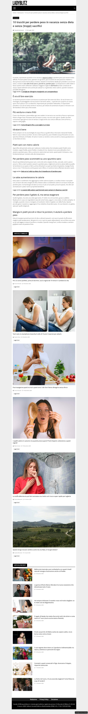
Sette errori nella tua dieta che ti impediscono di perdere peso (41, 171)
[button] (74, 8)
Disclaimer (54, 699)
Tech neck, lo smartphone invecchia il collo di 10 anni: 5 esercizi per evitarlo (37, 334)
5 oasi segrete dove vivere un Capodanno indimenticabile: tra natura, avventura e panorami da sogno (54, 649)
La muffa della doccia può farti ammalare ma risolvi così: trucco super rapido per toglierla (42, 496)
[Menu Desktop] (14, 8)
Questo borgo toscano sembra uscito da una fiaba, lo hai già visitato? (35, 550)
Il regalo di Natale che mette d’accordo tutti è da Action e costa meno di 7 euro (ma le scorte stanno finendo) (54, 617)
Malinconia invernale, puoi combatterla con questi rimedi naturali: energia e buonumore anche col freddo (52, 570)
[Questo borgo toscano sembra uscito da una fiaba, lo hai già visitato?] (44, 526)
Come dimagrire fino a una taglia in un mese (35, 125)
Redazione (33, 699)
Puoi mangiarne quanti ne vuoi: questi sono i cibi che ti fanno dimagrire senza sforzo (40, 387)
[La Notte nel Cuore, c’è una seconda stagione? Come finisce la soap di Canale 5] (22, 684)
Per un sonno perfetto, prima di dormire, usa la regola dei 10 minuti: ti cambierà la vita (41, 281)
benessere (16, 18)
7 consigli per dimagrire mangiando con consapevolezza (39, 92)
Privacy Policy (44, 699)
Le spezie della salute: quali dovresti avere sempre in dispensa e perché (44, 190)
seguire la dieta (47, 78)
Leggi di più (17, 287)
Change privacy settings (81, 712)
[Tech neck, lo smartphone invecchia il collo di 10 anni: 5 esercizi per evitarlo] (44, 311)
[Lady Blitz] (20, 3)
